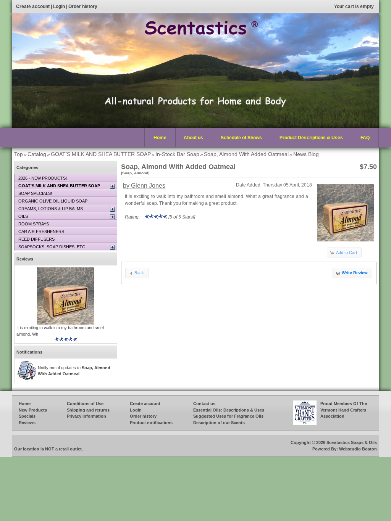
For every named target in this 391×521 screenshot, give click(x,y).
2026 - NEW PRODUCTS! (42, 178)
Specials (27, 416)
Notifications (29, 352)
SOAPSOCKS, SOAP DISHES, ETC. (52, 246)
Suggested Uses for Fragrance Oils (228, 416)
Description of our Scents (219, 422)
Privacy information (86, 416)
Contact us (204, 403)
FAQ (365, 137)
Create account (33, 6)
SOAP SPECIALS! (35, 193)
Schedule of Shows (241, 137)
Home (159, 137)
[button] (344, 252)
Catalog (36, 154)
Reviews (24, 259)
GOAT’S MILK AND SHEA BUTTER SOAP (101, 154)
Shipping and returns (88, 410)
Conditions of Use (85, 403)
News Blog (306, 154)
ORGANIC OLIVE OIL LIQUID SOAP (52, 201)
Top (18, 154)
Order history (82, 6)
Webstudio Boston (358, 449)
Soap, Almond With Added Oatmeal (246, 154)
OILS (23, 216)
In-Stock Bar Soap (177, 154)
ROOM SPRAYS (33, 224)
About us (193, 137)
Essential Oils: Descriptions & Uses (228, 410)
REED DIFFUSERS (36, 239)
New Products (33, 410)
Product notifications (151, 422)
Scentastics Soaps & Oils (351, 442)
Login (59, 6)
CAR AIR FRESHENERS (41, 231)
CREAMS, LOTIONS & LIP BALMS (50, 208)
